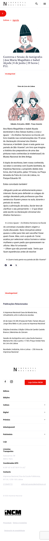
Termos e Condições (20, 523)
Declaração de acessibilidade (14, 531)
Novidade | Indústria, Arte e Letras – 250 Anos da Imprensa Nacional (23, 350)
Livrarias (6, 449)
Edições (6, 398)
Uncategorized (10, 74)
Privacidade (7, 523)
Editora (6, 391)
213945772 (8, 484)
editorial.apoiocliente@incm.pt (33, 484)
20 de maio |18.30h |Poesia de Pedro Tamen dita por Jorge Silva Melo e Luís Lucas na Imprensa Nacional (24, 322)
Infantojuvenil (9, 427)
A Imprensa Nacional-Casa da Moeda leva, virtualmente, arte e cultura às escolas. (20, 313)
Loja (5, 442)
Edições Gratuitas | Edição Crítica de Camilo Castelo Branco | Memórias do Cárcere (24, 330)
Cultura (6, 20)
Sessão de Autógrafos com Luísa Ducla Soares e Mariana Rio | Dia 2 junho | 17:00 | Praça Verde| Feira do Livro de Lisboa (24, 340)
